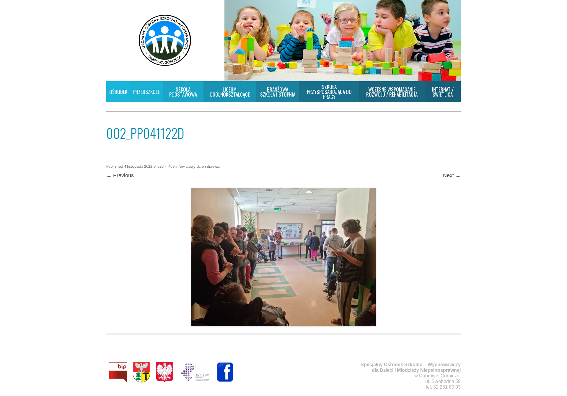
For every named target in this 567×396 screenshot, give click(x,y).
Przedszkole (146, 91)
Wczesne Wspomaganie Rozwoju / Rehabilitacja (392, 92)
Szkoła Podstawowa (183, 92)
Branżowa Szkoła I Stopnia (277, 92)
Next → (452, 175)
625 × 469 (166, 166)
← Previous (120, 175)
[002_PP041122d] (283, 257)
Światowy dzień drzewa (199, 166)
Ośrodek (118, 91)
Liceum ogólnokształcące (230, 92)
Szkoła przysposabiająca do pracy (329, 91)
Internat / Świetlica (443, 92)
